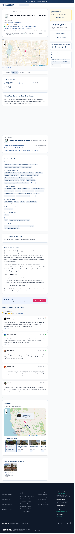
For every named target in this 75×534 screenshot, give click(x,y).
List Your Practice (42, 494)
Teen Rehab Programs (25, 501)
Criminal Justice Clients (23, 164)
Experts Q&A (25, 523)
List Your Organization (43, 492)
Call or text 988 (60, 493)
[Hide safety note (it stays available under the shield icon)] (45, 31)
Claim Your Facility (42, 499)
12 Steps (23, 180)
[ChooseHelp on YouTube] (67, 523)
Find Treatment (24, 5)
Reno (5, 20)
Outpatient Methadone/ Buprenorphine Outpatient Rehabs (18, 28)
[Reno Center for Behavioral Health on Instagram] (59, 47)
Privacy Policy (42, 528)
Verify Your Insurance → (61, 56)
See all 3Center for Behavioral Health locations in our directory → (21, 150)
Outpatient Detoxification (23, 182)
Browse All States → (7, 509)
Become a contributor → (62, 511)
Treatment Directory (14, 11)
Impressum (55, 528)
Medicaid (16, 201)
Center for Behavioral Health (15, 22)
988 (34, 1)
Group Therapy (39, 172)
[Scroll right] (21, 438)
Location (29, 72)
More (41, 5)
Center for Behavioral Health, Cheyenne (14, 145)
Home (5, 11)
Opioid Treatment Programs (27, 498)
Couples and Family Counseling (11, 175)
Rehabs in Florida (6, 492)
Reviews (22, 72)
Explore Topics (34, 5)
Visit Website (61, 33)
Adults (14, 164)
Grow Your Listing (42, 497)
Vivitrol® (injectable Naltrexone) (25, 177)
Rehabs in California (7, 494)
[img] (25, 53)
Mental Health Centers (25, 506)
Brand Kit (60, 528)
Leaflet (33, 65)
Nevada (22, 11)
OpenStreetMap (40, 65)
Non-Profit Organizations (44, 502)
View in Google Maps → (7, 67)
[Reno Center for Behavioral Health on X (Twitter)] (55, 47)
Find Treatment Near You (26, 508)
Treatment (14, 72)
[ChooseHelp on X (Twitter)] (61, 523)
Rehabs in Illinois (6, 499)
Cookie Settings (39, 530)
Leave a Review (40, 300)
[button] (4, 42)
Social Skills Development (10, 172)
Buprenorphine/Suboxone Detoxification (29, 175)
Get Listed (49, 5)
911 (13, 34)
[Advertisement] (25, 120)
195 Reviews (20, 313)
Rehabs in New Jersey (7, 504)
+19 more (33, 182)
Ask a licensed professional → (63, 507)
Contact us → (59, 516)
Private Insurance (8, 201)
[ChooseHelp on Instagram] (64, 523)
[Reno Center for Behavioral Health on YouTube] (62, 47)
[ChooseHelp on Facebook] (58, 523)
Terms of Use (49, 528)
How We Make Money (43, 504)
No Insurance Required (64, 62)
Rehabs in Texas (6, 502)
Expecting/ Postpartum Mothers (12, 167)
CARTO (45, 65)
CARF (6, 220)
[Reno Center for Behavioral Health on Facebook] (52, 47)
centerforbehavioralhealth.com (38, 140)
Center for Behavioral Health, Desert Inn (14, 147)
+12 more (33, 196)
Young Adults (8, 164)
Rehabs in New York (7, 497)
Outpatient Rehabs (12, 26)
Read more (6, 328)
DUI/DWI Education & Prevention (12, 180)
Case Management (31, 180)
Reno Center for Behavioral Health (26, 414)
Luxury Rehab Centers (25, 503)
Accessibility (67, 528)
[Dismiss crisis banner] (72, 1)
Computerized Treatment (10, 177)
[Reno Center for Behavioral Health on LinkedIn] (65, 47)
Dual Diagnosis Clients (26, 167)
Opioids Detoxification (10, 182)
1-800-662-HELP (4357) (62, 501)
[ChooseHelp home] (8, 5)
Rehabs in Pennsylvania (7, 507)
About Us (37, 528)
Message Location (62, 37)
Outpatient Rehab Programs (27, 496)
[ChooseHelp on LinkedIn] (70, 523)
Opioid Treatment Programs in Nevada (27, 26)
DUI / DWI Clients (33, 164)
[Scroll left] (19, 438)
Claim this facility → (61, 17)
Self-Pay (22, 201)
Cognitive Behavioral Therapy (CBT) (25, 172)
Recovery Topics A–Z (15, 523)
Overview (7, 72)
